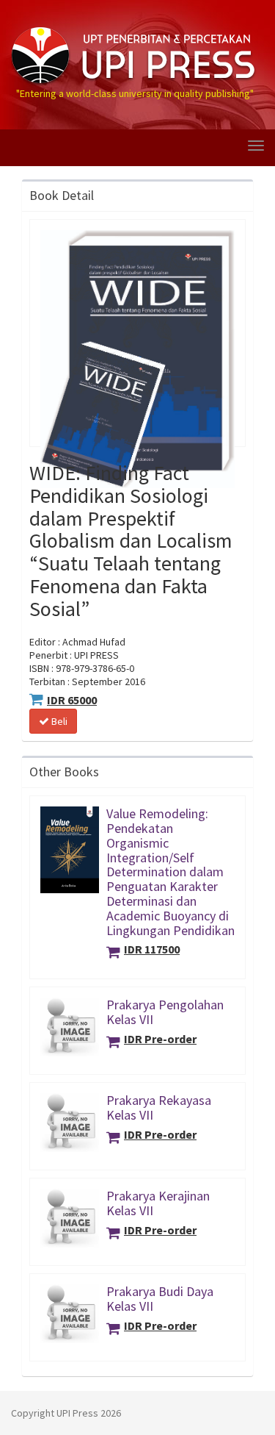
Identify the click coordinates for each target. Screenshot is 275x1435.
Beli (58, 721)
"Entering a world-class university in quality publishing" (135, 24)
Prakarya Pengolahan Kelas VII (165, 1012)
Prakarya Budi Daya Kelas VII (159, 1298)
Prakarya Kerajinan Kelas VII (158, 1203)
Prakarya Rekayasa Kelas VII (158, 1107)
